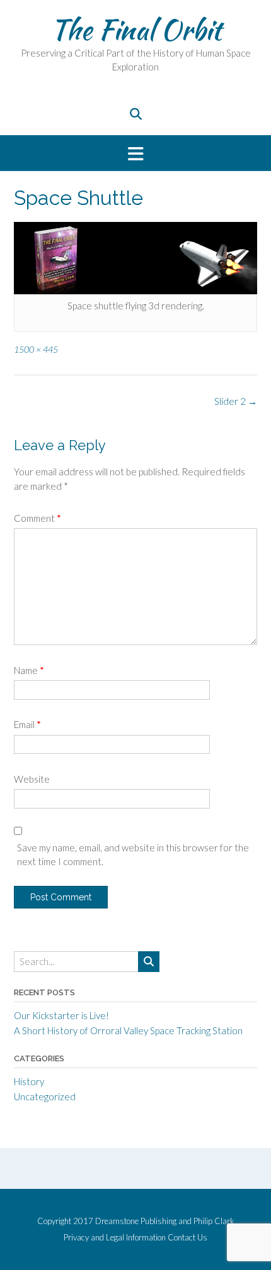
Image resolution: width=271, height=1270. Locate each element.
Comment (37, 518)
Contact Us (187, 1238)
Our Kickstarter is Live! (61, 1015)
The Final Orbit (135, 29)
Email (27, 724)
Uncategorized (45, 1096)
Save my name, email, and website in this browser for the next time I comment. (133, 855)
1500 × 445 (36, 349)
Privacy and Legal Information (115, 1238)
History (29, 1081)
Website (32, 779)
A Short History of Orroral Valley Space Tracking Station (128, 1030)
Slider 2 (235, 401)
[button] (135, 153)
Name (29, 670)
